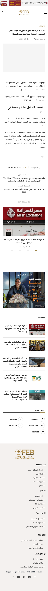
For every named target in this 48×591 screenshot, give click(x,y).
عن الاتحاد (41, 464)
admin (36, 38)
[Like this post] (23, 167)
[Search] (2, 12)
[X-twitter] (24, 577)
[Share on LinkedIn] (14, 167)
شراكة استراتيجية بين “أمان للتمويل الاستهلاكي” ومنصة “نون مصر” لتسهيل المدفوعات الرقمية (15, 395)
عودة (42, 156)
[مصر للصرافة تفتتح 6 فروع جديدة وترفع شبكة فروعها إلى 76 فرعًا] (24, 221)
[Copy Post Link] (12, 167)
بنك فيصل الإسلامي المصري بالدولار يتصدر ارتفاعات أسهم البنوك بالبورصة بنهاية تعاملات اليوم (15, 362)
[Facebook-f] (35, 577)
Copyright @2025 (13, 571)
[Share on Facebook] (20, 167)
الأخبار (43, 490)
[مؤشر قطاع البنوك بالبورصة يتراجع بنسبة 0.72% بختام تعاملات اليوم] (37, 345)
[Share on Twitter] (17, 167)
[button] (5, 229)
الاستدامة (41, 513)
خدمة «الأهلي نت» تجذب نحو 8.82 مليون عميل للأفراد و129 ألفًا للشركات (15, 377)
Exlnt (23, 571)
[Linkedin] (29, 577)
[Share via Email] (9, 167)
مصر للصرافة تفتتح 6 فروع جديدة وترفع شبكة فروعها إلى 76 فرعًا (24, 241)
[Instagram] (13, 577)
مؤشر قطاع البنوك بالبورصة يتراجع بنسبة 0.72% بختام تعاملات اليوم (15, 344)
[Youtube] (18, 577)
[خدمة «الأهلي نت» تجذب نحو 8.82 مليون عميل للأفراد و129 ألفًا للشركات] (37, 378)
